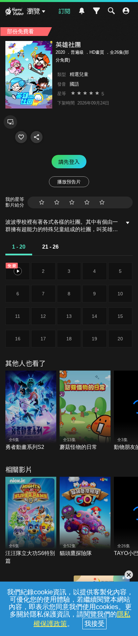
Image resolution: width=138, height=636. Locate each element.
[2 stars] (56, 202)
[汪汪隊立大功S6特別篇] (30, 521)
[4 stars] (86, 202)
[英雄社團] (21, 137)
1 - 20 (18, 247)
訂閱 (64, 10)
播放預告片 (69, 181)
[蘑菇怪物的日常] (85, 411)
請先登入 (69, 162)
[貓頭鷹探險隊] (85, 517)
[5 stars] (102, 202)
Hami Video (14, 12)
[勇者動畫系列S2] (30, 411)
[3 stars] (71, 202)
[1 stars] (41, 202)
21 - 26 (50, 247)
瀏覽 (33, 11)
